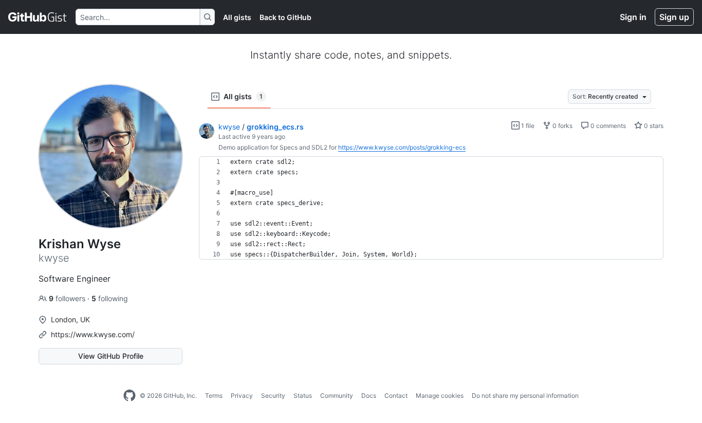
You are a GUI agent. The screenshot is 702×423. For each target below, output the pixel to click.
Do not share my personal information (525, 395)
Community (336, 395)
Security (273, 395)
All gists (237, 17)
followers (68, 298)
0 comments (607, 126)
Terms (214, 395)
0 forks (561, 126)
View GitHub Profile (110, 356)
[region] (431, 208)
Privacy (242, 395)
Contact (396, 395)
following (109, 298)
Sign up (674, 17)
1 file (527, 126)
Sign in (633, 17)
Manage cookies (440, 395)
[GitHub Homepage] (129, 395)
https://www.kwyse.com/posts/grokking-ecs (402, 147)
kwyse (229, 126)
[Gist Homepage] (37, 17)
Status (302, 395)
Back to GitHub (285, 17)
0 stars (652, 126)
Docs (368, 395)
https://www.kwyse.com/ (93, 334)
